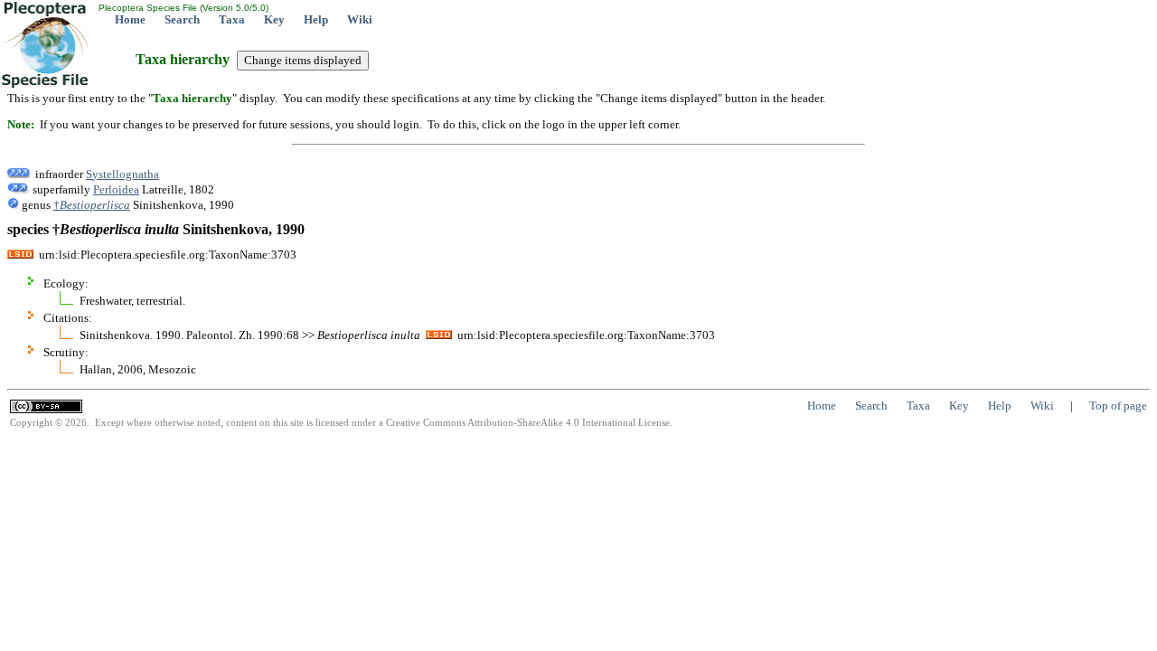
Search (182, 19)
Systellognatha (122, 174)
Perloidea (116, 189)
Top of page (1118, 405)
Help (316, 19)
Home (130, 19)
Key (274, 19)
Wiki (359, 19)
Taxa (232, 19)
